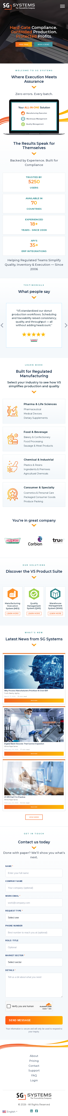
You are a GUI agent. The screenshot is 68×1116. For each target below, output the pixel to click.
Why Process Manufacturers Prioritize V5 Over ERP (26, 691)
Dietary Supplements (36, 417)
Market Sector (15, 955)
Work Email (12, 896)
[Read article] (34, 671)
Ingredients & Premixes (37, 469)
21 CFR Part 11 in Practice (14, 797)
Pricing (34, 1060)
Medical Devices (33, 413)
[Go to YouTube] (31, 1111)
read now (34, 700)
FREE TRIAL (23, 44)
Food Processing (33, 441)
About (34, 1055)
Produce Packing (33, 501)
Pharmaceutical (32, 409)
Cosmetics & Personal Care (39, 492)
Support (34, 1070)
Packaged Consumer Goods (39, 497)
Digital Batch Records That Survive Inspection (24, 744)
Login (34, 1080)
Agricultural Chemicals (36, 473)
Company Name (14, 881)
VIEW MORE (34, 817)
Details (10, 970)
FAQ (34, 1075)
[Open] (62, 6)
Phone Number (14, 926)
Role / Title (12, 940)
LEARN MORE (13, 613)
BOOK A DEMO (43, 44)
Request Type (14, 911)
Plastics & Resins (33, 465)
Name (9, 866)
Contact (34, 1065)
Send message (20, 1020)
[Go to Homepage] (19, 6)
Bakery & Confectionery (37, 437)
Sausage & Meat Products (38, 445)
